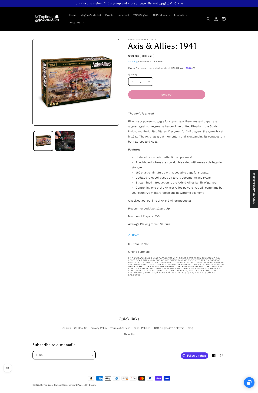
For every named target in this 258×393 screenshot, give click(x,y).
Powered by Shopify (86, 385)
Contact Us (80, 328)
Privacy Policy (99, 328)
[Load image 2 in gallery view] (65, 141)
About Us (129, 334)
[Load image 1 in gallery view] (43, 141)
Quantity (132, 74)
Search (66, 328)
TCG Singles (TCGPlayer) (169, 328)
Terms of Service (120, 328)
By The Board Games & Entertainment (58, 385)
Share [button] (135, 235)
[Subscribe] (91, 355)
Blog (190, 328)
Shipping (133, 61)
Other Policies (142, 328)
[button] (161, 15)
